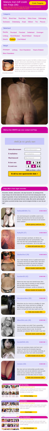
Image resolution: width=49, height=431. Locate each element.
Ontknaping (42, 18)
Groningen (40, 32)
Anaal (24, 22)
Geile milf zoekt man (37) (35, 246)
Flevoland (13, 32)
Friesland (22, 32)
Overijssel (37, 36)
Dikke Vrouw (32, 18)
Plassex (42, 22)
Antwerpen (6, 50)
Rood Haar (22, 18)
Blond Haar (12, 18)
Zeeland (12, 39)
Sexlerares (6, 22)
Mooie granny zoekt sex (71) (35, 224)
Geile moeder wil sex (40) (35, 356)
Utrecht (5, 39)
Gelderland (30, 32)
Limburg (5, 36)
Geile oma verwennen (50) (35, 377)
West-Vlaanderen (8, 53)
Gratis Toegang (37, 3)
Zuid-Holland (21, 39)
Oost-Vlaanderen (25, 50)
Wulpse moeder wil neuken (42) (35, 290)
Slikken (30, 22)
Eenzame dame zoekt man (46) (35, 334)
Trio (36, 22)
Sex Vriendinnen (28, 428)
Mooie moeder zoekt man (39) (35, 268)
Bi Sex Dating (28, 396)
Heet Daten (28, 412)
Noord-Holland (26, 36)
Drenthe (5, 32)
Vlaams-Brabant (38, 50)
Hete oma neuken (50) (35, 312)
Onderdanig (16, 22)
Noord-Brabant (15, 36)
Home (5, 18)
